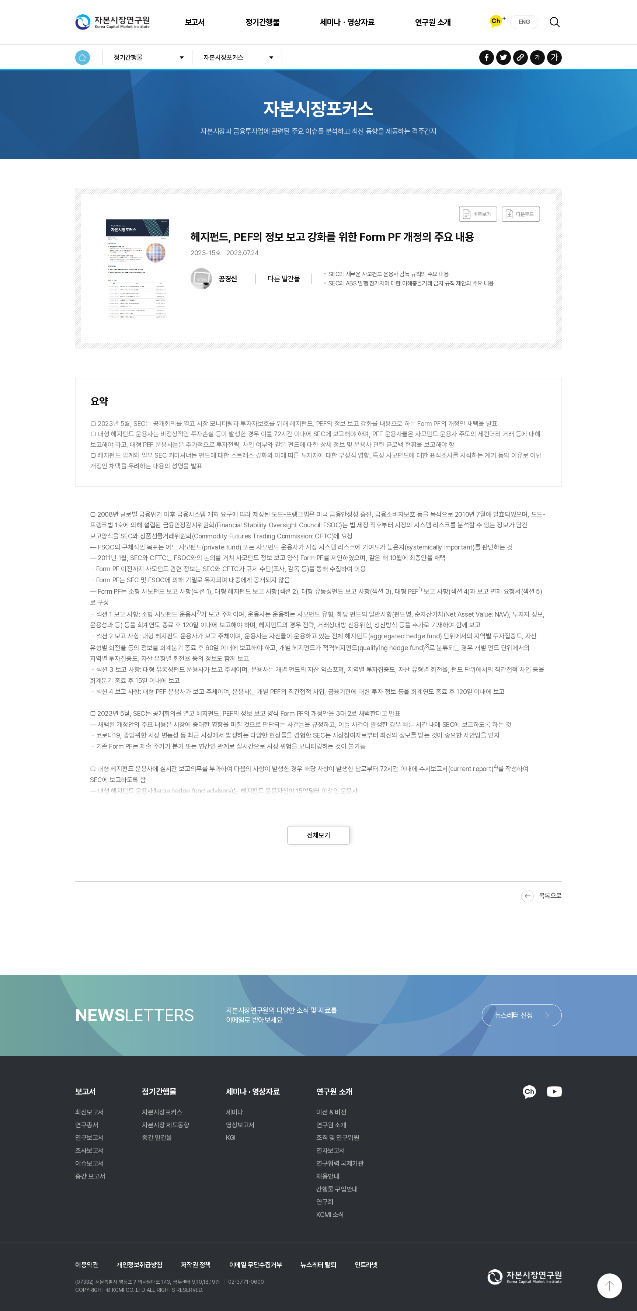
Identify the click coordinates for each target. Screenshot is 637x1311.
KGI (231, 1137)
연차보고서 (330, 1150)
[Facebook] (486, 57)
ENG (524, 21)
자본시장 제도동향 (165, 1125)
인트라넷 (366, 1265)
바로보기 (478, 214)
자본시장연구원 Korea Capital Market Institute (112, 22)
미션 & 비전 (331, 1112)
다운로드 (520, 214)
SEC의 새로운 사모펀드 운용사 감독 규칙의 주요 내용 (388, 274)
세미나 (234, 1112)
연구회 (325, 1202)
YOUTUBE (554, 1091)
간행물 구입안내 (337, 1189)
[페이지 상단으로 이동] (609, 1285)
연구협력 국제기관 (339, 1163)
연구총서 (86, 1125)
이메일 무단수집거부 (255, 1265)
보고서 (195, 22)
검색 (555, 22)
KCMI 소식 (330, 1214)
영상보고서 (240, 1125)
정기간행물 (262, 22)
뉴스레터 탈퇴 (318, 1265)
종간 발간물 (157, 1137)
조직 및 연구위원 (337, 1137)
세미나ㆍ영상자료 (347, 22)
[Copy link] (520, 57)
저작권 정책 (196, 1265)
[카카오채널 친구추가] (497, 21)
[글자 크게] (554, 57)
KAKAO (529, 1092)
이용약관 (86, 1265)
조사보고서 (89, 1150)
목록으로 (550, 895)
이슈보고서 (89, 1163)
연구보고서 (89, 1137)
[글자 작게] (537, 57)
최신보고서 (89, 1112)
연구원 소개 (433, 22)
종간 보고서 (90, 1176)
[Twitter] (503, 57)
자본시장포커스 (223, 57)
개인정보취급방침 (139, 1265)
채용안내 (327, 1176)
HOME (82, 57)
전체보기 (318, 835)
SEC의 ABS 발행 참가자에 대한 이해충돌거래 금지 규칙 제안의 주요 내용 (411, 283)
